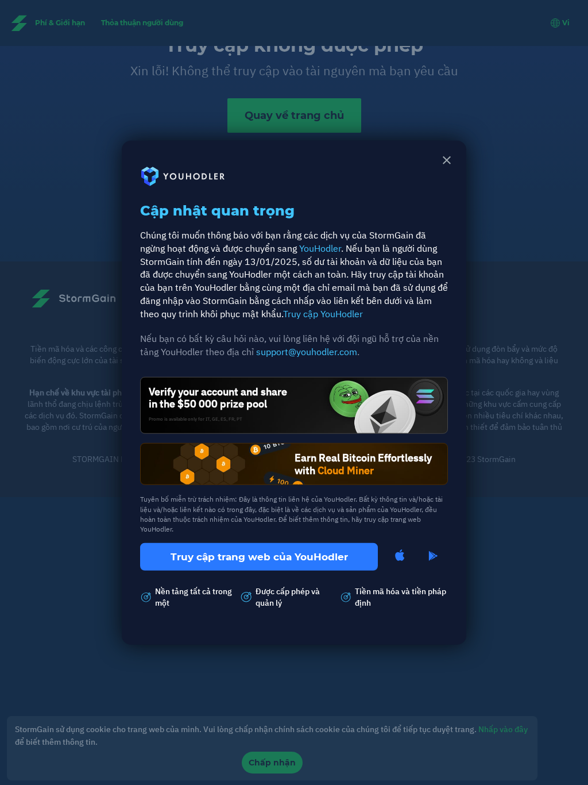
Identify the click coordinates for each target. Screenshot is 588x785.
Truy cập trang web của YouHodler (259, 557)
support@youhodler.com (306, 351)
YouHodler (320, 247)
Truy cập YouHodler (323, 314)
